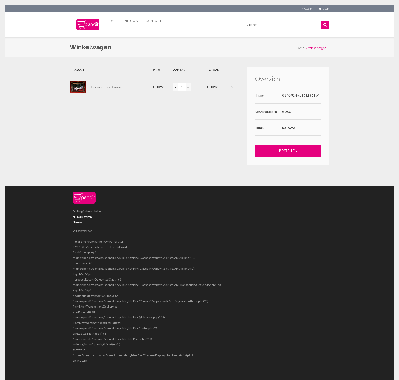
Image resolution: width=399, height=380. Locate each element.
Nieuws (131, 21)
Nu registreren (82, 217)
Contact (154, 21)
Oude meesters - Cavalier (106, 87)
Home (112, 21)
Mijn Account (305, 8)
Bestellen (288, 151)
